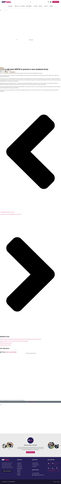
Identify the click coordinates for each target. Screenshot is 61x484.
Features (40, 6)
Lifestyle (46, 6)
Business (51, 6)
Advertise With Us (35, 464)
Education (36, 6)
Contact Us (34, 466)
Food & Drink (22, 6)
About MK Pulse (35, 463)
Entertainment (29, 6)
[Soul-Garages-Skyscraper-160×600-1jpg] (30, 24)
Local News (10, 6)
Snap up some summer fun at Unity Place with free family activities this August (14, 341)
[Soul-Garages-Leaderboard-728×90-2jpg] (30, 1)
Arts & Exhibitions (2, 68)
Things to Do (16, 6)
